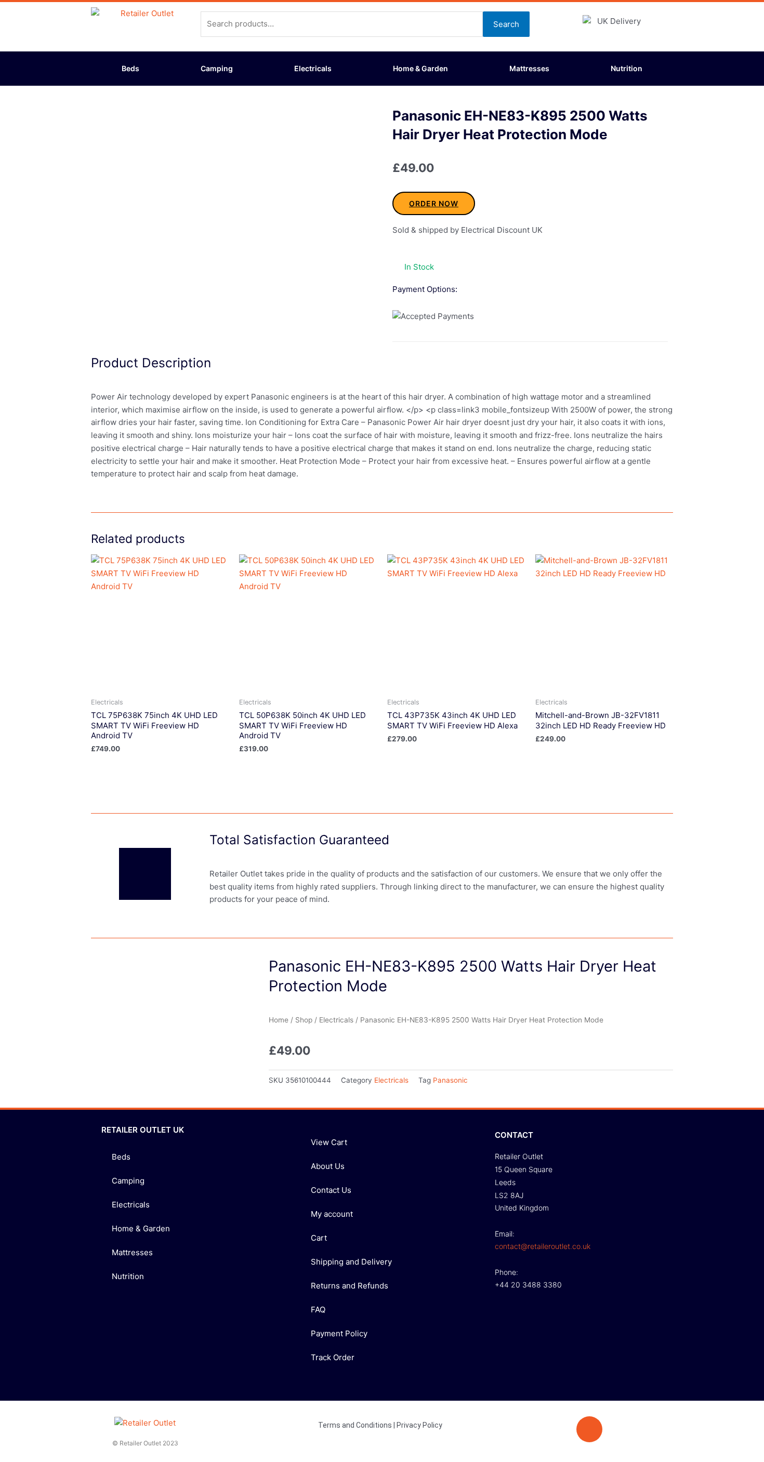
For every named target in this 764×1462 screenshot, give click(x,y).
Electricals (313, 68)
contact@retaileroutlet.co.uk (542, 1246)
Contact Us (331, 1190)
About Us (328, 1166)
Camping (217, 68)
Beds (130, 68)
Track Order (332, 1357)
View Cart (329, 1142)
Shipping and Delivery (351, 1262)
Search (506, 24)
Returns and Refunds (349, 1286)
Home (278, 1020)
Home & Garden (420, 68)
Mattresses (529, 68)
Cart (319, 1238)
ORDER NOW (433, 203)
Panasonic (450, 1080)
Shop (303, 1020)
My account (332, 1214)
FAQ (318, 1309)
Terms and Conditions (355, 1425)
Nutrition (626, 68)
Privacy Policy (419, 1425)
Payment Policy (339, 1333)
